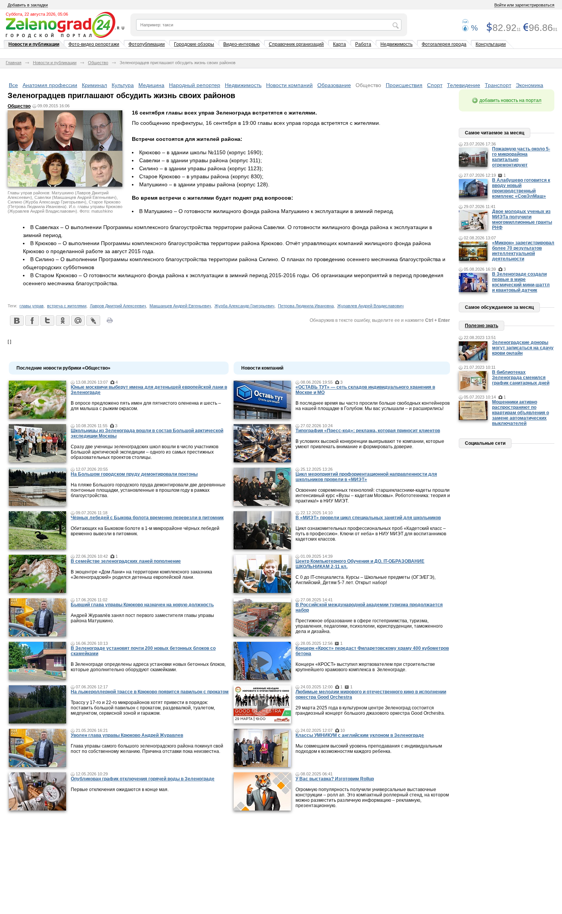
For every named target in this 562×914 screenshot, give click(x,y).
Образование (334, 85)
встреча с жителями (66, 306)
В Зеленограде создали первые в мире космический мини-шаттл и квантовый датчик (521, 282)
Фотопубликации (146, 44)
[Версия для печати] (110, 322)
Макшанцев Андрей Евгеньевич (180, 306)
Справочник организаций (296, 44)
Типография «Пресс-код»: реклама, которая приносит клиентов (368, 430)
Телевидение (463, 85)
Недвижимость (396, 44)
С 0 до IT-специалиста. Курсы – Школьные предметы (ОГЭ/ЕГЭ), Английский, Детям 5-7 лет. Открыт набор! (365, 580)
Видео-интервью (241, 44)
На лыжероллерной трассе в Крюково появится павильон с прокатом (150, 691)
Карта (339, 44)
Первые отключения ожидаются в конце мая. (120, 789)
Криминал (94, 85)
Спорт (434, 85)
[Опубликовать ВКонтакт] (16, 320)
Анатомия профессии (50, 85)
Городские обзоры (194, 44)
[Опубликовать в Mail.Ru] (77, 320)
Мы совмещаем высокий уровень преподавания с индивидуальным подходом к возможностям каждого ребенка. (369, 748)
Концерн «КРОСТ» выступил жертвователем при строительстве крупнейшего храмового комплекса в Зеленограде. (365, 667)
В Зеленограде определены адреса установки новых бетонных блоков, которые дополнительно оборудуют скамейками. (148, 667)
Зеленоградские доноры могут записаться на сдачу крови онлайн (523, 348)
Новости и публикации (33, 44)
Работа (363, 44)
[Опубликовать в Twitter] (47, 320)
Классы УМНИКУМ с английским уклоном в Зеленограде (360, 735)
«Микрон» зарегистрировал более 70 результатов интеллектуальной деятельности (523, 251)
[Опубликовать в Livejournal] (93, 320)
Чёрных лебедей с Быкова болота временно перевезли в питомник (147, 517)
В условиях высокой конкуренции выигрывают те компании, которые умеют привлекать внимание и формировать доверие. (370, 444)
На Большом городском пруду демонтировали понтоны (134, 474)
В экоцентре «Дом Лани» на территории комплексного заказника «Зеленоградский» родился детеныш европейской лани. (141, 574)
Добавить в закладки (28, 5)
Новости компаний (289, 85)
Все (13, 85)
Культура (123, 85)
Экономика (529, 85)
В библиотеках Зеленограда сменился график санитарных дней (520, 378)
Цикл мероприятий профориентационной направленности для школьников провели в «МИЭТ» (366, 477)
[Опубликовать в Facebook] (31, 320)
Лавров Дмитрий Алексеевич (118, 306)
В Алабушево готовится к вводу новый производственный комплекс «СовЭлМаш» (521, 188)
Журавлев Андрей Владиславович (370, 306)
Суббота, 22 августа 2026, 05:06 (37, 14)
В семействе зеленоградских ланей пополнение (126, 561)
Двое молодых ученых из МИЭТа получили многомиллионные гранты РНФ (522, 219)
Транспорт (498, 85)
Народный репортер (194, 85)
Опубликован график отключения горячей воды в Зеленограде (142, 779)
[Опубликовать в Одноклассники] (62, 320)
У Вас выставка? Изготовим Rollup (335, 779)
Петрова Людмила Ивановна (306, 306)
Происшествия (404, 85)
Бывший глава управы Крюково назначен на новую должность (142, 604)
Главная (13, 62)
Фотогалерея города (444, 44)
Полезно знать (481, 325)
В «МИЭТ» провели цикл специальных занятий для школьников (368, 517)
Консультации (491, 44)
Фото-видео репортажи (93, 44)
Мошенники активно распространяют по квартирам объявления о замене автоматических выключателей (520, 412)
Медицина (151, 85)
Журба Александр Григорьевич (244, 306)
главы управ (31, 306)
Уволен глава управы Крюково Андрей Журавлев (127, 735)
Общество (98, 62)
